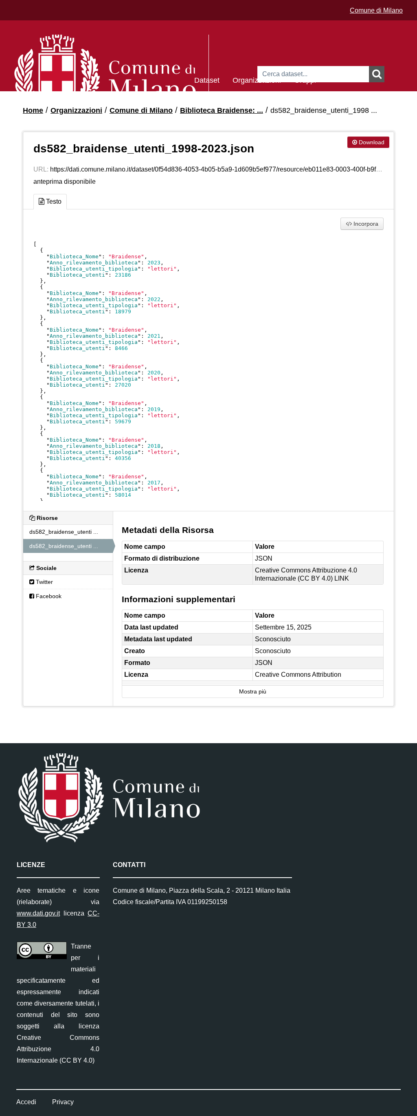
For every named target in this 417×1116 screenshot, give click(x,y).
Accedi (26, 1101)
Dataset (206, 79)
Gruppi (305, 79)
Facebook (47, 596)
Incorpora (365, 223)
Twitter (43, 582)
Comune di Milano (376, 10)
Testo (52, 201)
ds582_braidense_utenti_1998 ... (323, 110)
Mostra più (252, 692)
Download (370, 142)
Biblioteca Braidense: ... (221, 110)
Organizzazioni (257, 79)
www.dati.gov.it (38, 913)
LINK (341, 578)
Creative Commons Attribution (298, 674)
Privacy (63, 1101)
